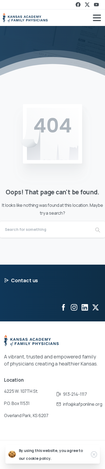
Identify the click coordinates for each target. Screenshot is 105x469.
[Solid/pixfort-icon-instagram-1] (74, 307)
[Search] (97, 229)
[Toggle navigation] (97, 17)
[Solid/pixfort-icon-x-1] (95, 307)
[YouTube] (96, 4)
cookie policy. (38, 458)
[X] (87, 4)
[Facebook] (78, 4)
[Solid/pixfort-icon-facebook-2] (63, 307)
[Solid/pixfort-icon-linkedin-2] (84, 307)
